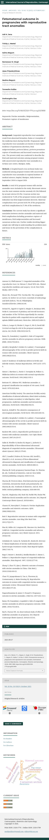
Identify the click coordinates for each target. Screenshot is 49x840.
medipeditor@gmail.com (14, 831)
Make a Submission (13, 724)
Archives (12, 10)
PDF (7, 626)
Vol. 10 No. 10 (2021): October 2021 (31, 10)
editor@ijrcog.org (31, 831)
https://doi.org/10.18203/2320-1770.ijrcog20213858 (25, 111)
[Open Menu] (2, 2)
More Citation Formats (14, 671)
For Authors (7, 742)
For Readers (7, 739)
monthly (38, 265)
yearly (44, 265)
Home (4, 10)
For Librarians (8, 745)
